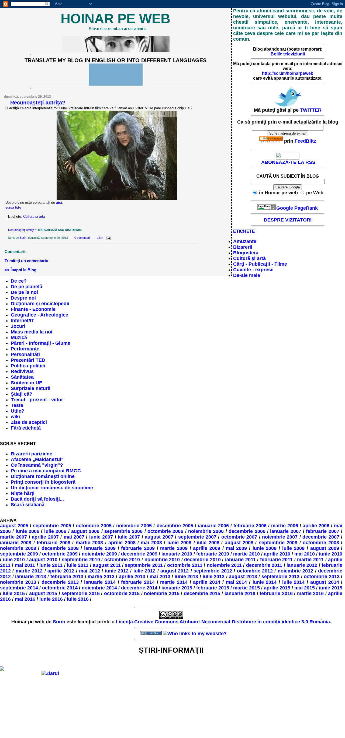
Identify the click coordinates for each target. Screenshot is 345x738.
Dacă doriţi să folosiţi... (37, 499)
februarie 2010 (212, 554)
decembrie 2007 (320, 537)
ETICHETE (244, 231)
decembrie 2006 (247, 531)
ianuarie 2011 (240, 559)
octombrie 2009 (60, 554)
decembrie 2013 (60, 582)
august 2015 (43, 593)
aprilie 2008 (121, 542)
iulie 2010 (14, 559)
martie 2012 (29, 571)
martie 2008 (89, 542)
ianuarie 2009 (100, 548)
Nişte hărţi (22, 493)
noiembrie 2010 (162, 559)
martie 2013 (101, 576)
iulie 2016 (78, 599)
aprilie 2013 (132, 576)
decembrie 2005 (175, 525)
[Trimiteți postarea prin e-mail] (107, 237)
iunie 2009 (265, 548)
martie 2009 (174, 548)
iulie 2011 (77, 565)
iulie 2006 (55, 531)
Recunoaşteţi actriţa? (37, 103)
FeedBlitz (305, 141)
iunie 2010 (330, 554)
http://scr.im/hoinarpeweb (287, 73)
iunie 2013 (186, 576)
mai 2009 (236, 548)
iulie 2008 (208, 542)
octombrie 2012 (255, 571)
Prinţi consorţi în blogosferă (43, 482)
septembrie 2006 (123, 531)
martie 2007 (13, 537)
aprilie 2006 (316, 525)
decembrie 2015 (202, 593)
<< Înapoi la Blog (20, 270)
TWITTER (311, 110)
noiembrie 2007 (280, 537)
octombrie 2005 (94, 525)
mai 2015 (304, 588)
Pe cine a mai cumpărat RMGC (46, 470)
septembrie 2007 (197, 537)
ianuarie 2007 (285, 531)
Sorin (23, 237)
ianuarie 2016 (240, 593)
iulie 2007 (129, 537)
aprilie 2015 (277, 588)
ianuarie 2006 (213, 525)
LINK (100, 237)
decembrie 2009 (139, 554)
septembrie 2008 (278, 542)
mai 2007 (74, 537)
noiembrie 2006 (206, 531)
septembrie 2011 (144, 565)
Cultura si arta (34, 217)
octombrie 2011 (184, 565)
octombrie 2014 (60, 588)
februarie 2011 (276, 559)
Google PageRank (297, 208)
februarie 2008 (53, 542)
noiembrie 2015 (161, 593)
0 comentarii (82, 237)
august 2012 (174, 571)
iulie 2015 (14, 593)
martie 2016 (310, 593)
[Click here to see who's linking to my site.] (195, 633)
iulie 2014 (293, 582)
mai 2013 (160, 576)
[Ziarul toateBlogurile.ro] (50, 673)
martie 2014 (174, 582)
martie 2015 (246, 588)
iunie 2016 (51, 599)
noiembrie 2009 (99, 554)
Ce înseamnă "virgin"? (37, 465)
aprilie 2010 (277, 554)
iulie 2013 (214, 576)
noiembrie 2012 (295, 571)
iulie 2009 (293, 548)
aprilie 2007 (45, 537)
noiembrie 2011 (224, 565)
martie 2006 (284, 525)
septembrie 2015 (80, 593)
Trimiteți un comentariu (26, 260)
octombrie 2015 (122, 593)
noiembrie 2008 (18, 548)
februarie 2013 (67, 576)
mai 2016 (25, 599)
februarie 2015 (212, 588)
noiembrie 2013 (18, 582)
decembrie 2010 (202, 559)
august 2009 (324, 548)
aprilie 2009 (206, 548)
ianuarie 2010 (176, 554)
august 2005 (14, 525)
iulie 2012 (144, 571)
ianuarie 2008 (15, 542)
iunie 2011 (51, 565)
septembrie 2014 (19, 588)
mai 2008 (151, 542)
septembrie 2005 (52, 525)
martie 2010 (246, 554)
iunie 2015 (330, 588)
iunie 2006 (27, 531)
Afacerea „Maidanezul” (37, 459)
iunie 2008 (179, 542)
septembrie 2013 (280, 576)
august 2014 (324, 582)
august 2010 (43, 559)
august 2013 (243, 576)
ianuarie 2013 (30, 576)
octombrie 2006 (165, 531)
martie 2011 (310, 559)
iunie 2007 (101, 537)
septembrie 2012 (213, 571)
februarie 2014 (138, 582)
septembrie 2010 (81, 559)
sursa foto (13, 207)
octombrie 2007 (239, 537)
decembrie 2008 (60, 548)
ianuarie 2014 (100, 582)
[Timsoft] (128, 633)
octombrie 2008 (321, 542)
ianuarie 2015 (176, 588)
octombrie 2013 (322, 576)
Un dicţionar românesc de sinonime (52, 487)
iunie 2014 (265, 582)
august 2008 (239, 542)
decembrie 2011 (264, 565)
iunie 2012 (117, 571)
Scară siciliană (27, 504)
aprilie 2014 (206, 582)
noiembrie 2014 (99, 588)
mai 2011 (25, 565)
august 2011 (106, 565)
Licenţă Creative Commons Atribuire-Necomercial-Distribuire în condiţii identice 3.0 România (223, 621)
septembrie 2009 (19, 554)
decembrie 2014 (139, 588)
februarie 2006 (250, 525)
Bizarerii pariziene (31, 453)
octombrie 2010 (122, 559)
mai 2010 (304, 554)
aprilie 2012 (60, 571)
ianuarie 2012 (302, 565)
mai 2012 (89, 571)
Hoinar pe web (115, 18)
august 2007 (159, 537)
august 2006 (85, 531)
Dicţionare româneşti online (43, 476)
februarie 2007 (322, 531)
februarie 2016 (276, 593)
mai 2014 (236, 582)
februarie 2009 (138, 548)
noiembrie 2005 (134, 525)
